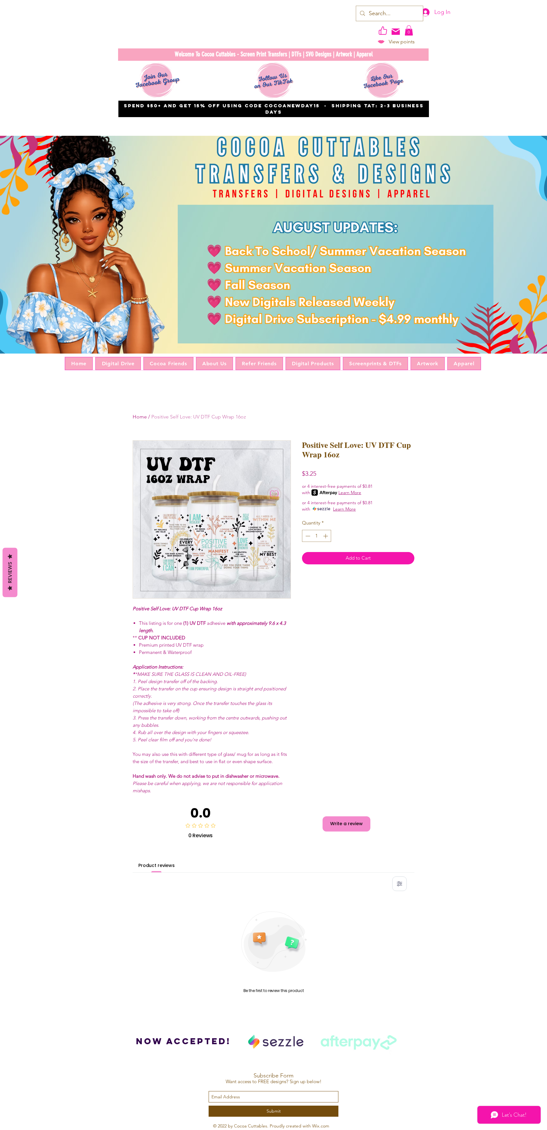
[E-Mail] (396, 32)
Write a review (346, 823)
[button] (409, 30)
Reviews (10, 572)
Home (140, 417)
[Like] (382, 30)
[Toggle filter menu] (399, 883)
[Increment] (326, 536)
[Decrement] (307, 536)
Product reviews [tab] (156, 865)
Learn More (349, 492)
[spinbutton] (316, 536)
